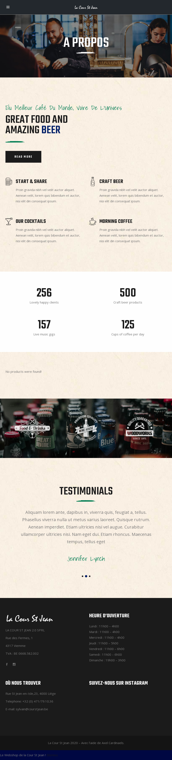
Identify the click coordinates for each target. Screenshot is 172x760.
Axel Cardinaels (113, 743)
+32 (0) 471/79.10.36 (37, 701)
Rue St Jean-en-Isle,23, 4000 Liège (30, 693)
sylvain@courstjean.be (32, 709)
